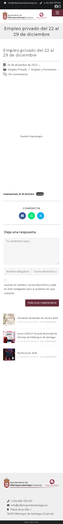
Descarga (40, 194)
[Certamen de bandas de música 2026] (9, 320)
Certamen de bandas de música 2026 (37, 318)
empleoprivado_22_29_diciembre (18, 194)
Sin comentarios (18, 74)
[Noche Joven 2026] (9, 355)
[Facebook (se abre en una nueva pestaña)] (56, 6)
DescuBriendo (31, 522)
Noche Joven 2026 (27, 353)
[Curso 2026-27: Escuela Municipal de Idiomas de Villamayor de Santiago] (9, 337)
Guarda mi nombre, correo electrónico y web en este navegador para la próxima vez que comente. (30, 289)
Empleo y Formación (43, 69)
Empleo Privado (17, 69)
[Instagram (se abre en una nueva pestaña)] (59, 6)
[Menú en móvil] (57, 12)
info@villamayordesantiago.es (22, 3)
